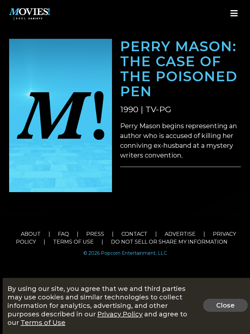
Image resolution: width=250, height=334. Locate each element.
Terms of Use (73, 242)
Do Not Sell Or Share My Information (169, 242)
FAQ (63, 234)
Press (95, 234)
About (31, 234)
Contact (134, 234)
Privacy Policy (120, 314)
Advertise (180, 234)
